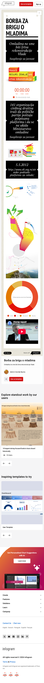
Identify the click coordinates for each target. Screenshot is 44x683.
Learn (5, 607)
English (5, 627)
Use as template (26, 4)
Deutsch (10, 627)
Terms (5, 662)
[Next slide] (9, 463)
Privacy (12, 662)
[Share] (6, 379)
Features (6, 599)
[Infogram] (7, 4)
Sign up (38, 4)
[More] (39, 13)
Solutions (6, 603)
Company (6, 611)
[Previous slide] (4, 463)
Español (23, 627)
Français (29, 627)
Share (8, 353)
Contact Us (7, 623)
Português (17, 627)
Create (5, 595)
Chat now (17, 623)
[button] (22, 97)
